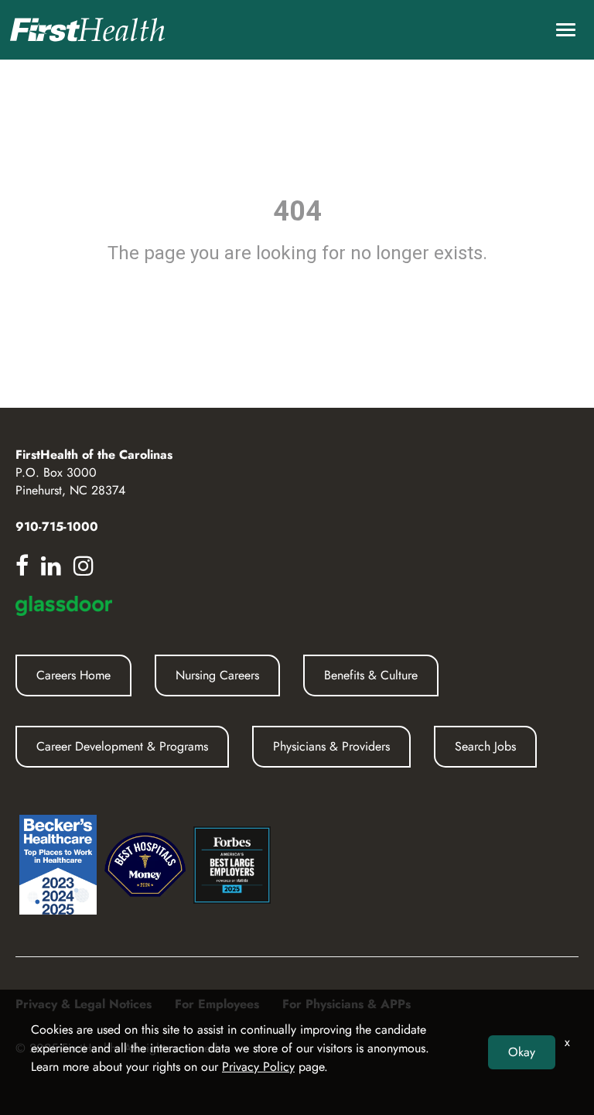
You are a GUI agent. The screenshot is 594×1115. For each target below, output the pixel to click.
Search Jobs (485, 746)
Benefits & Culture (371, 675)
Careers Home (73, 675)
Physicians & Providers (331, 746)
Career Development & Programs (122, 746)
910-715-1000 (56, 526)
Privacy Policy (258, 1067)
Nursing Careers (217, 675)
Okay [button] (521, 1052)
